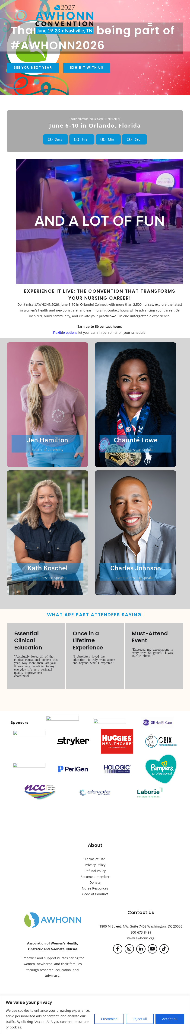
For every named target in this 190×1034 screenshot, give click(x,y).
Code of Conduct (95, 894)
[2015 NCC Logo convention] (40, 786)
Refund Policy (95, 871)
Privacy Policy (95, 865)
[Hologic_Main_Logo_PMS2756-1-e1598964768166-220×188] (117, 757)
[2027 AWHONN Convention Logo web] (64, 6)
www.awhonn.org (140, 938)
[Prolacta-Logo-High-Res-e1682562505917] (62, 717)
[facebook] (117, 949)
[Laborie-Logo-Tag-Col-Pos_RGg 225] (150, 786)
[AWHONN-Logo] (52, 913)
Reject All (140, 1019)
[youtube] (152, 949)
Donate (95, 882)
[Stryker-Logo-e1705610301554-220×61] (73, 738)
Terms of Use (95, 859)
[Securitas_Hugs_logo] (29, 732)
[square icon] (157, 718)
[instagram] (129, 949)
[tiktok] (164, 949)
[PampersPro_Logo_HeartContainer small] (161, 755)
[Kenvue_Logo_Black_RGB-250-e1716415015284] (110, 720)
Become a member (95, 876)
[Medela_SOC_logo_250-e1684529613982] (29, 764)
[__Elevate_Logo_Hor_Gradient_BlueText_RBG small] (95, 790)
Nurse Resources (95, 888)
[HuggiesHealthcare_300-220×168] (117, 730)
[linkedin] (141, 949)
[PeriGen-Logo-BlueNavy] (73, 766)
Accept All (169, 1019)
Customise (109, 1019)
